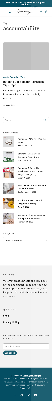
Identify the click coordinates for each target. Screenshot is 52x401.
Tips (22, 77)
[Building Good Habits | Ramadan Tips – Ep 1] (26, 56)
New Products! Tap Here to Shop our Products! (26, 3)
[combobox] (26, 240)
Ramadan (14, 77)
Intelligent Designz (32, 376)
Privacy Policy (11, 322)
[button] (4, 12)
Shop (6, 315)
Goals (6, 77)
